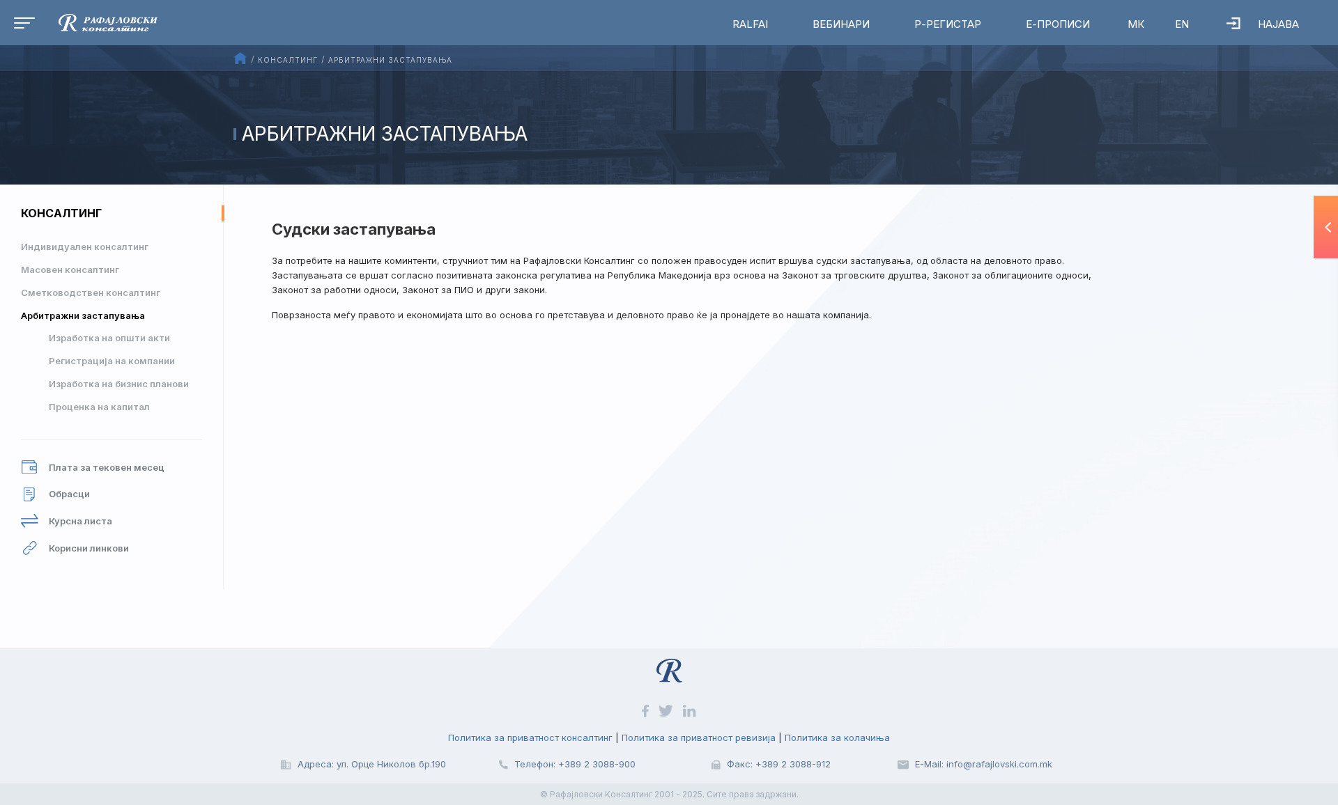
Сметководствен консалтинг (90, 292)
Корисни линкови (89, 548)
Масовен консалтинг (70, 269)
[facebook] (646, 709)
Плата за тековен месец (106, 467)
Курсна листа (80, 520)
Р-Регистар (947, 24)
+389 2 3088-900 (597, 763)
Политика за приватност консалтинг (530, 737)
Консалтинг (61, 213)
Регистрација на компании (112, 360)
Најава (1278, 24)
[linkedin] (689, 709)
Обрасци (69, 493)
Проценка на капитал (99, 406)
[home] (98, 21)
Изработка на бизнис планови (119, 383)
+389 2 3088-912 (793, 763)
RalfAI (750, 24)
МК (1136, 24)
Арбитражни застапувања (83, 315)
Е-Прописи (1058, 24)
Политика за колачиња (837, 737)
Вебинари (841, 24)
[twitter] (667, 709)
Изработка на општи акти (109, 337)
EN (1182, 24)
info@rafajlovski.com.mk (999, 763)
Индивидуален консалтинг (84, 246)
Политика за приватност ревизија (699, 737)
